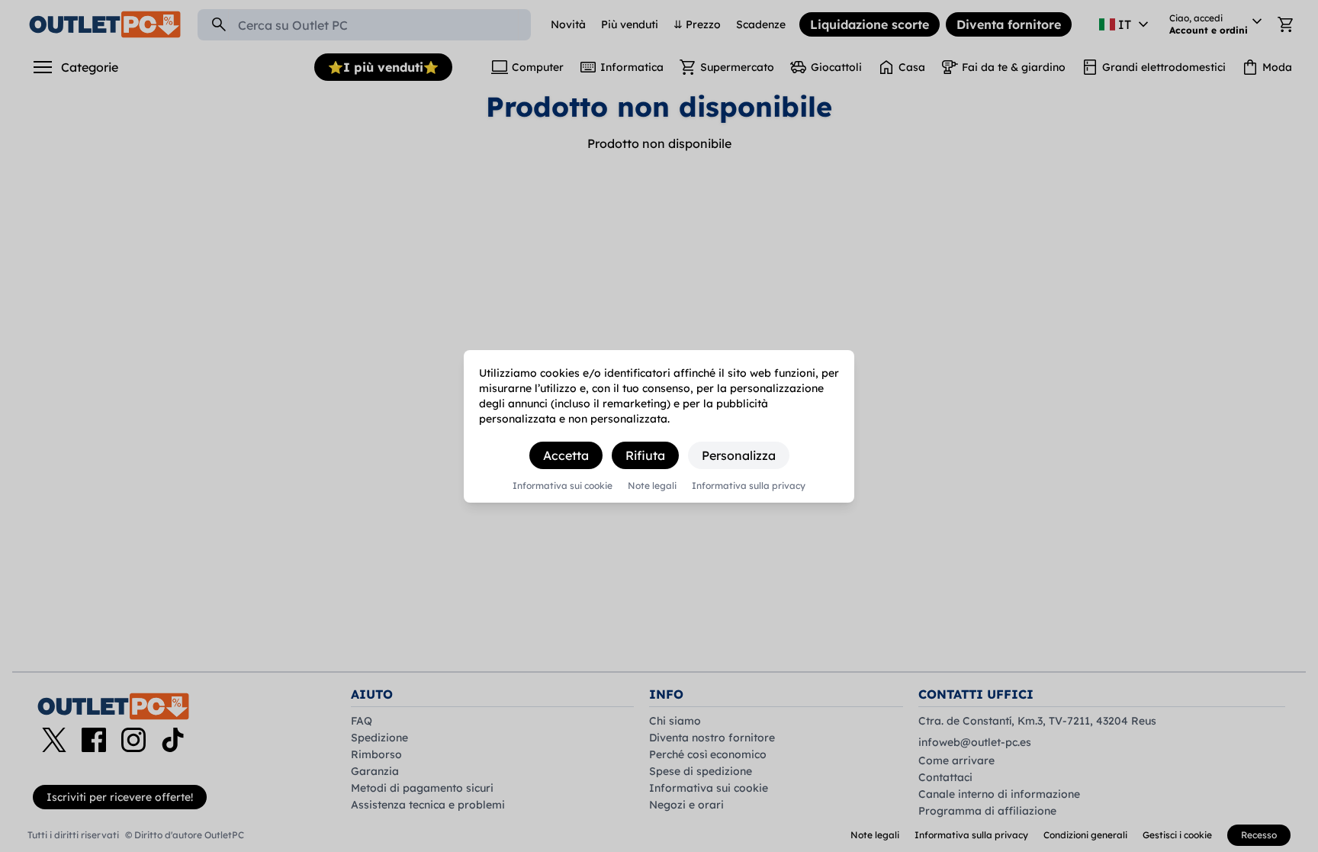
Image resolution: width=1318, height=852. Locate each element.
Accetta (566, 455)
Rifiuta (645, 455)
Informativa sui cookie (562, 485)
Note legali (652, 485)
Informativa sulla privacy (748, 485)
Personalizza (739, 455)
